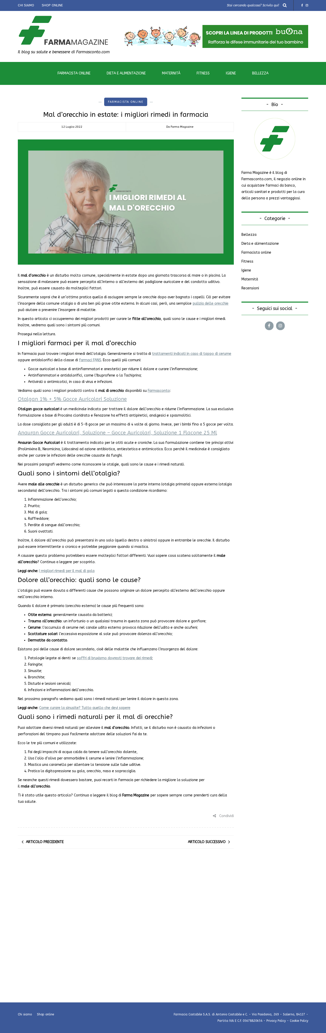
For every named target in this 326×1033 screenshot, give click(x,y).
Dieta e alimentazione (126, 73)
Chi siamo (26, 5)
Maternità (171, 73)
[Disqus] (126, 924)
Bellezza (260, 73)
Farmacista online (74, 73)
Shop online (52, 5)
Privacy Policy (276, 1021)
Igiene (231, 73)
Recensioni (250, 288)
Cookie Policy (299, 1021)
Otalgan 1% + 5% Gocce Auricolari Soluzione (72, 399)
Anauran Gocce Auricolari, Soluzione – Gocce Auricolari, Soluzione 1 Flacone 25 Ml (117, 433)
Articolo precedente (45, 842)
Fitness (203, 73)
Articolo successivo (207, 842)
